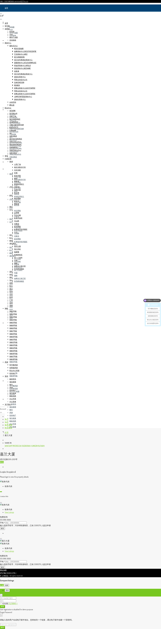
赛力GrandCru (19, 57)
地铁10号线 (13, 337)
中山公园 (17, 215)
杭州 (11, 309)
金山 (11, 289)
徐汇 (11, 247)
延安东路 (17, 188)
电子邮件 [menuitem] (41, 446)
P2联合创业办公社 (20, 80)
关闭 (6, 585)
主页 (6, 432)
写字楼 (7, 15)
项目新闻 (12, 407)
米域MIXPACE (13, 122)
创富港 (16, 71)
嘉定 (11, 277)
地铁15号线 (13, 351)
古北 (15, 244)
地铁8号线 (13, 325)
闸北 (11, 219)
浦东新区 (12, 243)
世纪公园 (17, 246)
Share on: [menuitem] (8, 443)
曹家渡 (16, 204)
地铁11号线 (13, 339)
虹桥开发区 (18, 218)
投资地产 (12, 415)
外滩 (15, 173)
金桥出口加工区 (20, 278)
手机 (2, 522)
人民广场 (17, 164)
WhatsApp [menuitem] (8, 446)
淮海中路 (17, 190)
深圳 (11, 303)
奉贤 (11, 274)
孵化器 (11, 105)
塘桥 (15, 276)
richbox (17, 85)
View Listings (9, 512)
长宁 (11, 222)
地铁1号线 (13, 311)
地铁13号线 (13, 362)
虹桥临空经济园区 (20, 242)
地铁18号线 (13, 376)
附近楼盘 (8, 428)
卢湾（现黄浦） (15, 187)
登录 (2, 606)
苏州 (11, 291)
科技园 (11, 27)
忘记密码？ (13, 603)
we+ (10, 133)
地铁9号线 (13, 334)
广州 (11, 300)
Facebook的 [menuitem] (26, 446)
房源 (6, 381)
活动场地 (12, 35)
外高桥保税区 (19, 281)
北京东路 (17, 170)
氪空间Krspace (14, 119)
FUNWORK (12, 134)
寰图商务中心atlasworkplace (25, 63)
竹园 (15, 273)
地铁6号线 (13, 328)
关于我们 (8, 404)
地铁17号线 (13, 356)
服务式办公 (13, 46)
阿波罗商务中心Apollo (22, 65)
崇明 (11, 283)
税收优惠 (12, 421)
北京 (11, 294)
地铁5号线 (13, 323)
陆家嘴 (16, 252)
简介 (6, 419)
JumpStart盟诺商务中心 (23, 97)
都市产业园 (13, 37)
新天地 (16, 193)
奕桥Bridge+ (13, 147)
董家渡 (16, 181)
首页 (6, 8)
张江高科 (17, 261)
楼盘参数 (8, 425)
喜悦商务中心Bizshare (22, 68)
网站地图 (3, 570)
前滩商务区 (18, 255)
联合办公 (8, 108)
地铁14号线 (13, 348)
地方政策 (12, 418)
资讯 (6, 399)
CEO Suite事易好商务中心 (23, 60)
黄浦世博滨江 (19, 196)
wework (12, 111)
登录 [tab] (7, 590)
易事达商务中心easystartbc (24, 88)
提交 (2, 528)
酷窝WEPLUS (13, 128)
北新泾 (16, 236)
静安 (11, 195)
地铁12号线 (13, 342)
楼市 (11, 410)
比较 (2, 585)
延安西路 (17, 239)
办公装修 (12, 427)
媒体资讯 (12, 404)
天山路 (16, 221)
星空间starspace (15, 139)
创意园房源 (13, 389)
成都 (11, 306)
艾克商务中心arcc (20, 54)
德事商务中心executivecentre (25, 51)
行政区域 (8, 169)
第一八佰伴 (18, 258)
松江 (11, 286)
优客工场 (12, 116)
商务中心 (8, 43)
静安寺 (16, 201)
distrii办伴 (13, 114)
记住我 (5, 603)
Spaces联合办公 (15, 142)
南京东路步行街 (20, 180)
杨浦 (11, 253)
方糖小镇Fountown (16, 125)
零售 (6, 162)
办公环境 (12, 424)
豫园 (15, 178)
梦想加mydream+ (15, 145)
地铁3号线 (13, 317)
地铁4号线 (13, 320)
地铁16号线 (13, 354)
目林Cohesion (19, 82)
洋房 (11, 30)
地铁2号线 (13, 314)
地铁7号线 (13, 331)
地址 (6, 422)
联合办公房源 (14, 371)
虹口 (11, 250)
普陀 (11, 272)
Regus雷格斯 (19, 49)
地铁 (6, 323)
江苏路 (16, 212)
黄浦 (11, 174)
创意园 (7, 29)
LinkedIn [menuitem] (35, 446)
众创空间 (12, 102)
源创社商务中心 (20, 77)
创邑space (13, 157)
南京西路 (17, 211)
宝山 (11, 280)
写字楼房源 (13, 386)
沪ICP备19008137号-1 (8, 573)
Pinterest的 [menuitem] (16, 446)
